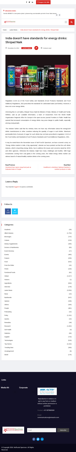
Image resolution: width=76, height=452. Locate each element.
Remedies (7, 322)
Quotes (6, 319)
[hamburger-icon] (72, 384)
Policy (6, 315)
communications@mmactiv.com (48, 417)
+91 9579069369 (49, 410)
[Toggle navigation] (66, 22)
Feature (6, 258)
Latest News (13, 30)
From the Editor (9, 265)
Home (5, 30)
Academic (7, 229)
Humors (6, 279)
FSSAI (6, 269)
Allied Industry (8, 233)
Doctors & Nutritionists (11, 247)
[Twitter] (38, 439)
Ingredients (8, 283)
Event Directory (9, 251)
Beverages (7, 236)
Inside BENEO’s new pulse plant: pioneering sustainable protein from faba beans (30, 13)
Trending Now (8, 347)
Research (7, 326)
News (6, 294)
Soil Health (7, 329)
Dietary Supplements (11, 244)
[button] (57, 15)
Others (6, 304)
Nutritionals (8, 297)
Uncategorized (9, 351)
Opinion (6, 301)
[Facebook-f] (33, 439)
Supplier (7, 337)
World (6, 354)
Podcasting (7, 312)
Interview (7, 287)
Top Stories (8, 344)
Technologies (8, 340)
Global (6, 276)
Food (6, 261)
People (6, 308)
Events (6, 254)
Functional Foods (9, 272)
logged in (17, 187)
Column (6, 240)
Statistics (7, 333)
